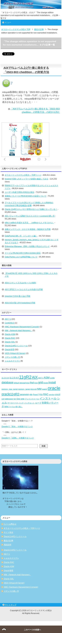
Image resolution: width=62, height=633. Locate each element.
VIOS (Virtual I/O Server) (15, 353)
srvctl (57, 394)
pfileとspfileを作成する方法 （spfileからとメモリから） (29, 223)
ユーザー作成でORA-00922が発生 (19, 192)
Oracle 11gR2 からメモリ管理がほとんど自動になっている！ (31, 209)
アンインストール (32, 399)
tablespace (9, 399)
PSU (41, 394)
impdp (45, 383)
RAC (45, 394)
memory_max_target (10, 389)
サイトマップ (10, 605)
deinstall (22, 383)
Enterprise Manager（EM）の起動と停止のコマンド (27, 246)
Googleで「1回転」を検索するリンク (18, 438)
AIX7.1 (40, 378)
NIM (39, 389)
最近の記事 (8, 541)
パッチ (21, 403)
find (32, 382)
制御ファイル (9, 407)
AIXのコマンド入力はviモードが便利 (20, 283)
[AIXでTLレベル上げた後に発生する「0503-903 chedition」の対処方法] (7, 85)
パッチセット (29, 403)
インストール (48, 398)
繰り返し (18, 407)
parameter (24, 394)
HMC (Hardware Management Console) (22, 327)
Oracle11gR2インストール (16, 346)
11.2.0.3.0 (5, 378)
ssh (3, 399)
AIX (35, 377)
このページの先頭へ (32, 630)
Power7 (36, 394)
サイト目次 (8, 532)
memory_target (24, 389)
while (22, 399)
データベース (12, 403)
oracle (54, 388)
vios (18, 399)
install (52, 382)
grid (40, 382)
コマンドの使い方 (12, 357)
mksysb (33, 389)
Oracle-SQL (10, 342)
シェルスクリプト (12, 361)
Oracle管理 (9, 349)
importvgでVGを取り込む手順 (17, 296)
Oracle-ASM (10, 334)
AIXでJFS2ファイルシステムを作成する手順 (24, 289)
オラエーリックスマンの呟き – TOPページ (23, 175)
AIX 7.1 (8, 319)
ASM (46, 377)
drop (28, 383)
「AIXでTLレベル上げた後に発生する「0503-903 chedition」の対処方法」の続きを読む (35, 110)
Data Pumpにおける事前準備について (21, 257)
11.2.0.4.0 (14, 378)
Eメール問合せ (10, 524)
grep (36, 383)
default (16, 383)
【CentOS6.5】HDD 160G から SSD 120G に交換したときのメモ (31, 274)
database (7, 382)
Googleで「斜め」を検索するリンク (17, 426)
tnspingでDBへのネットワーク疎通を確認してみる (26, 179)
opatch (44, 389)
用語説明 (7, 545)
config (52, 378)
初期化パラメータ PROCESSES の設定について (25, 196)
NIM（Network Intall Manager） (18, 330)
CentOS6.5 (9, 323)
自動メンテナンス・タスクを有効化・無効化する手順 (28, 229)
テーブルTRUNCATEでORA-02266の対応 (23, 253)
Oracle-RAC (10, 338)
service (52, 394)
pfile (30, 394)
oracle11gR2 (10, 394)
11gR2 (25, 377)
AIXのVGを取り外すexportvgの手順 (20, 303)
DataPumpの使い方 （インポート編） (21, 236)
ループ (38, 403)
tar (15, 399)
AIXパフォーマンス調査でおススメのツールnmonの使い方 (30, 216)
